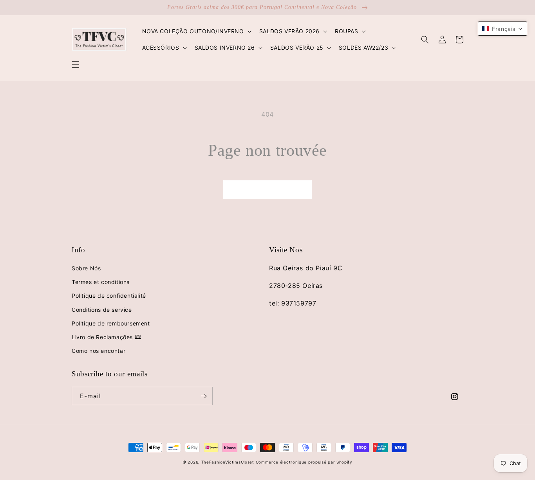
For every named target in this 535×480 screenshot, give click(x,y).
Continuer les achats (267, 189)
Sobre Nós (86, 268)
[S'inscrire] (203, 396)
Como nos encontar (98, 350)
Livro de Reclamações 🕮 (106, 337)
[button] (75, 64)
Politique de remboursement (111, 323)
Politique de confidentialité (109, 295)
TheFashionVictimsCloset (227, 462)
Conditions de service (102, 309)
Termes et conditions (101, 282)
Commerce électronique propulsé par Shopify (304, 462)
